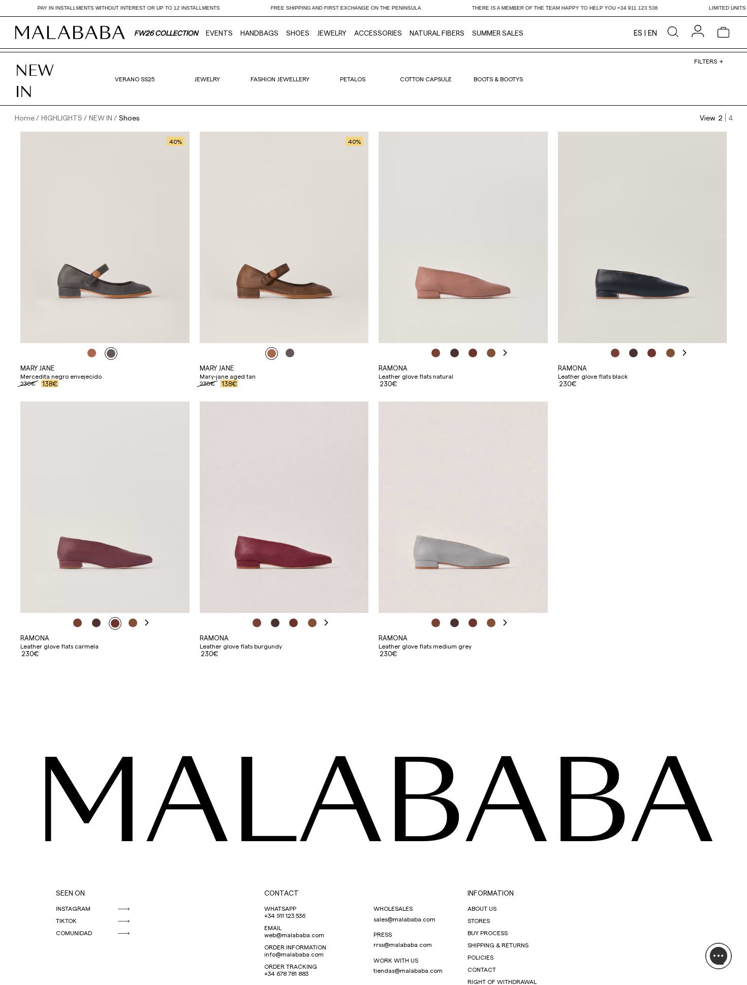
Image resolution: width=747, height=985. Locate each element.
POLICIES (480, 957)
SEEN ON (70, 892)
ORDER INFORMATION (295, 946)
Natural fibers (437, 32)
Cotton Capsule (426, 78)
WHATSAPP (280, 908)
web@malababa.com (294, 934)
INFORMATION (491, 892)
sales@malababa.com (404, 918)
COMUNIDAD (74, 932)
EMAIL (273, 927)
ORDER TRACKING (290, 966)
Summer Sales (497, 32)
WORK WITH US (396, 960)
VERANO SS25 (134, 78)
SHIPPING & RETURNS (498, 944)
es (638, 32)
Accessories (378, 32)
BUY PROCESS (488, 932)
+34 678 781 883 (286, 973)
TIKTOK (66, 920)
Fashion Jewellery (280, 78)
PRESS (383, 934)
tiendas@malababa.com (408, 970)
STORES (479, 920)
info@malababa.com (294, 954)
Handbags (259, 32)
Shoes (297, 32)
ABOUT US (482, 908)
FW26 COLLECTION (166, 32)
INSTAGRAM (73, 908)
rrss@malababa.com (403, 944)
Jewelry (332, 32)
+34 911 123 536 (284, 915)
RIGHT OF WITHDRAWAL (502, 981)
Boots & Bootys (498, 78)
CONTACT (281, 892)
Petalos (352, 78)
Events (219, 32)
